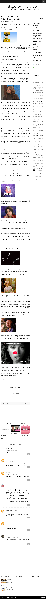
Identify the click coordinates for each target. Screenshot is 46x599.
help (41, 158)
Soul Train (37, 118)
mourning (34, 168)
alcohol (34, 129)
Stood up (34, 122)
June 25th (40, 103)
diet (40, 143)
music (41, 168)
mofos (34, 166)
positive (35, 176)
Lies (37, 106)
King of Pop (39, 105)
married (34, 165)
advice (40, 127)
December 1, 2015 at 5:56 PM (11, 512)
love (38, 163)
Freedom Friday (38, 92)
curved (34, 141)
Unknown (8, 459)
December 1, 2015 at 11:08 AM (11, 450)
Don (7, 485)
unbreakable (35, 179)
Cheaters (40, 84)
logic (35, 163)
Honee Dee (9, 448)
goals (39, 154)
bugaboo (40, 133)
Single (42, 116)
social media (36, 178)
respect (39, 176)
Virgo (40, 125)
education (35, 147)
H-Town (35, 98)
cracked (39, 138)
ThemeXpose (8, 597)
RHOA (38, 112)
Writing (34, 127)
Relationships (37, 114)
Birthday (34, 84)
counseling (11, 396)
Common (34, 87)
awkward (38, 129)
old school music (38, 173)
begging (37, 130)
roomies (23, 396)
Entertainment (39, 90)
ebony (42, 146)
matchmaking (39, 165)
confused (34, 136)
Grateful (40, 95)
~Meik (7, 535)
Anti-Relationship (36, 82)
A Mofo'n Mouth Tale (24, 436)
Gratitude (35, 96)
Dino (42, 89)
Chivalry (40, 85)
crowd (34, 140)
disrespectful (35, 144)
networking (39, 171)
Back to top (41, 597)
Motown (34, 109)
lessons (35, 162)
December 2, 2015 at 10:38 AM (12, 537)
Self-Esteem (37, 116)
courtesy (34, 138)
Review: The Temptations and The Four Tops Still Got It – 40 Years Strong (7, 582)
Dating (16, 396)
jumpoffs (39, 160)
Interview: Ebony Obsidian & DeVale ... (15, 435)
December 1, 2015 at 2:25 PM (11, 474)
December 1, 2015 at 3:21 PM (11, 487)
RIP (41, 112)
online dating (37, 175)
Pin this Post (16, 393)
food (35, 149)
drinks (38, 146)
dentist (19, 396)
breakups (34, 133)
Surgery (39, 122)
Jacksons (35, 103)
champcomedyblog (11, 510)
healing (39, 157)
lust (41, 163)
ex (38, 147)
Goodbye (39, 93)
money (40, 166)
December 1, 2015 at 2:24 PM (11, 461)
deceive (37, 141)
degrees (41, 141)
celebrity (35, 135)
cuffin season (39, 140)
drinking (34, 146)
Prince (34, 112)
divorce (40, 144)
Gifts (33, 93)
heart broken (35, 158)
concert (40, 135)
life (39, 161)
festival (41, 147)
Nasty (39, 109)
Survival (34, 124)
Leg (33, 106)
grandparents (35, 155)
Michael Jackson (37, 108)
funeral (38, 152)
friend (38, 149)
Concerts (39, 87)
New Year (39, 111)
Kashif (34, 105)
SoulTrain (34, 119)
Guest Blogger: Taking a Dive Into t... (5, 437)
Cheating (35, 85)
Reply (28, 454)
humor (34, 160)
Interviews (36, 102)
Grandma (34, 95)
